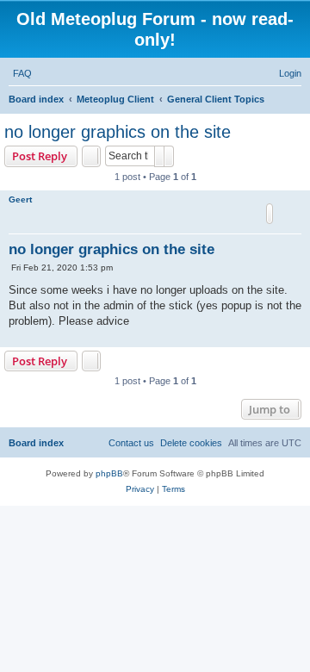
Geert (20, 199)
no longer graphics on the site (117, 131)
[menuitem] (22, 73)
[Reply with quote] (269, 213)
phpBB (109, 473)
